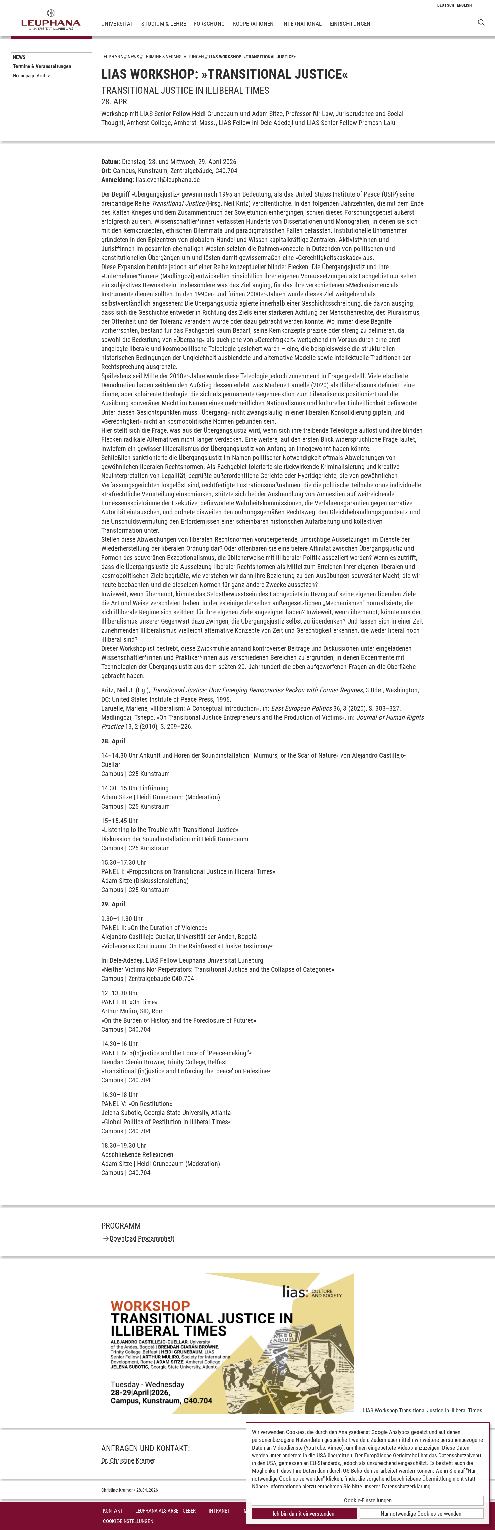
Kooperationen (253, 23)
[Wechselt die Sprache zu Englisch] (464, 5)
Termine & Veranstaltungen (42, 66)
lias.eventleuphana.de (168, 180)
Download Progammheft (142, 1238)
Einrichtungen (350, 23)
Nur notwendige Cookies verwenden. (422, 1513)
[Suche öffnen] (481, 22)
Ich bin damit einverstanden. (304, 1513)
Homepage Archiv (31, 76)
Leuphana (112, 56)
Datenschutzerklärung (406, 1486)
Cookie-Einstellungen (128, 1521)
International (302, 23)
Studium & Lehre (163, 23)
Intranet (219, 1511)
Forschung (209, 23)
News (19, 57)
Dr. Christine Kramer (128, 1460)
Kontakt (113, 1511)
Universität (117, 23)
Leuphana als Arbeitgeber (165, 1511)
